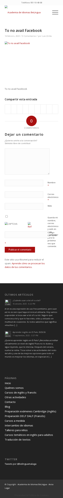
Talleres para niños (16, 430)
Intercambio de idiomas (19, 425)
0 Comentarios (29, 36)
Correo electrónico (53, 197)
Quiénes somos (14, 387)
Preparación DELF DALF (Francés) (25, 416)
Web (50, 205)
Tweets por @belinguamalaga (20, 463)
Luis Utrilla (47, 36)
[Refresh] (30, 226)
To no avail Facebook (23, 30)
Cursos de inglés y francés (20, 392)
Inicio (8, 383)
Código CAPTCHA (52, 234)
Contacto (10, 402)
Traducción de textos (17, 439)
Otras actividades (15, 397)
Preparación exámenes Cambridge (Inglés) (30, 411)
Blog (7, 406)
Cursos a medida (15, 420)
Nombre (51, 184)
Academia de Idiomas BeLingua (32, 484)
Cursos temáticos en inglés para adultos (29, 435)
